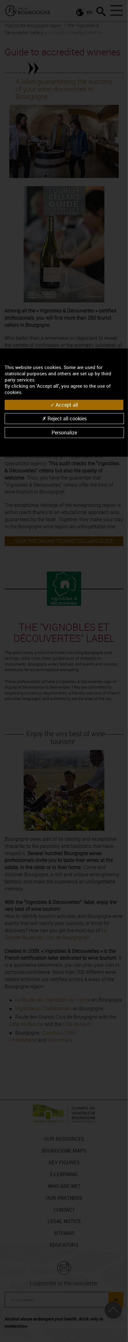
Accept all (66, 404)
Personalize (64, 432)
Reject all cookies (66, 418)
